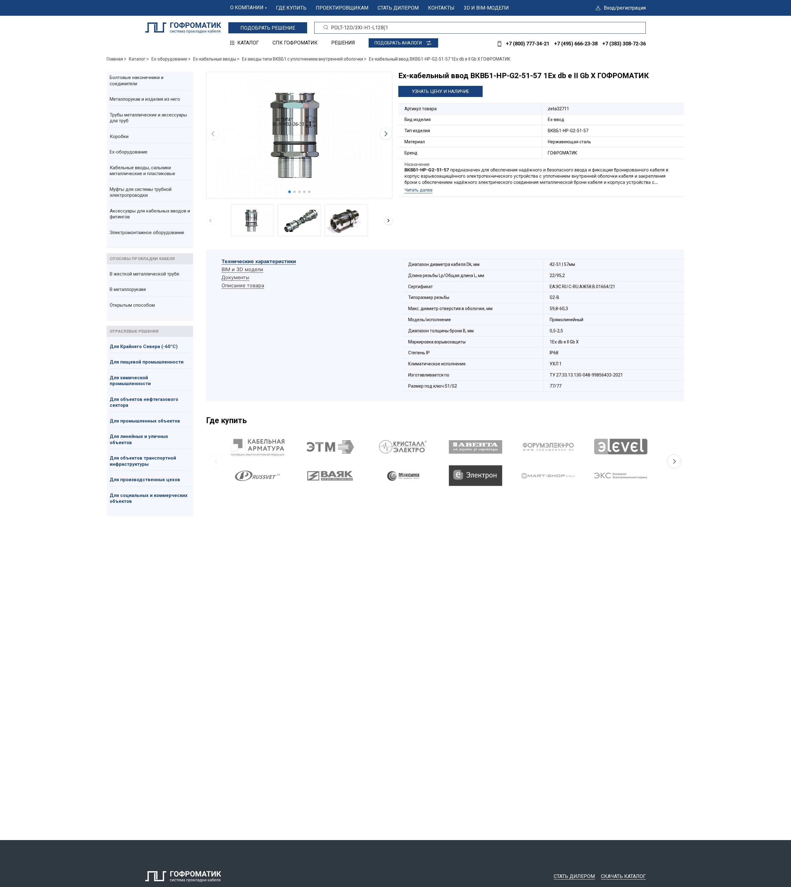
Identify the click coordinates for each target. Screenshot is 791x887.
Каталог (248, 43)
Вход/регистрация (625, 8)
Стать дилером (398, 8)
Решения (343, 43)
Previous (216, 461)
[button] (289, 192)
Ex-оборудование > (171, 59)
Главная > (116, 59)
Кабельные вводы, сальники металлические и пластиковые (142, 171)
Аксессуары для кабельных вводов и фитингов (150, 214)
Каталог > (139, 59)
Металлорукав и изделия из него (145, 99)
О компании (247, 8)
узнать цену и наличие (440, 91)
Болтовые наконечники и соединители (136, 80)
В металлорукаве (128, 289)
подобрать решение (267, 28)
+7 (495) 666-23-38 (576, 44)
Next (674, 461)
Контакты (441, 8)
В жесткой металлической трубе (144, 274)
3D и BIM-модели (486, 8)
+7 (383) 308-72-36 (624, 44)
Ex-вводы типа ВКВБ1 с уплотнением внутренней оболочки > (304, 59)
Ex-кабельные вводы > (216, 59)
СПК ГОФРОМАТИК (295, 43)
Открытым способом (132, 305)
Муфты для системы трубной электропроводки (140, 192)
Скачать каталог (623, 876)
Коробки (119, 136)
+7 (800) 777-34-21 (527, 44)
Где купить (291, 8)
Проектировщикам (342, 8)
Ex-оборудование (128, 152)
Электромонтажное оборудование (147, 232)
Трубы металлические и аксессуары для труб (148, 118)
